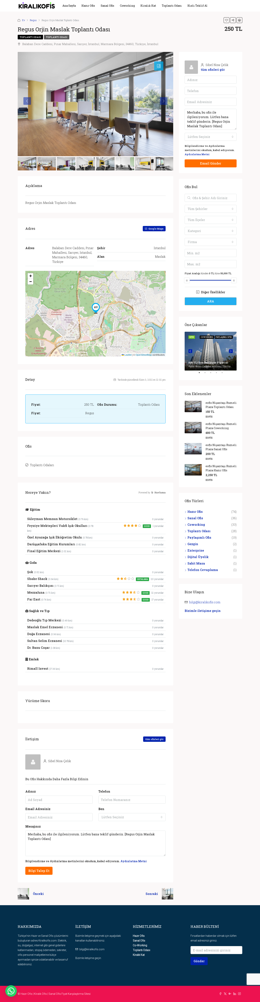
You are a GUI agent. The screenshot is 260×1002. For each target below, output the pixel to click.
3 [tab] (213, 374)
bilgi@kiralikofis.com (204, 602)
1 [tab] (201, 374)
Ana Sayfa (69, 5)
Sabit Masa (196, 563)
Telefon (104, 791)
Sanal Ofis (107, 5)
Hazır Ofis (88, 5)
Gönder (199, 961)
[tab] (158, 66)
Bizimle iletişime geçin (203, 611)
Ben (101, 809)
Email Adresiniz (37, 809)
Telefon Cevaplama (202, 570)
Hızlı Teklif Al (197, 5)
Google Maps (155, 228)
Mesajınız (33, 826)
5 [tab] (224, 374)
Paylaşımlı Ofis (199, 537)
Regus (33, 20)
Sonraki (152, 894)
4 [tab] (218, 374)
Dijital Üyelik (198, 557)
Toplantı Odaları (42, 465)
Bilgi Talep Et (38, 871)
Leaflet (128, 354)
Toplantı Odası (172, 5)
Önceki (38, 894)
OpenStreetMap (144, 354)
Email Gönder (210, 163)
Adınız (30, 791)
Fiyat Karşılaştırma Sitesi (76, 993)
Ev (23, 20)
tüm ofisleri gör (154, 739)
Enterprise (195, 550)
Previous (190, 351)
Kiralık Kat (148, 5)
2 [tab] (207, 374)
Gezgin (192, 544)
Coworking (127, 5)
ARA (210, 301)
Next (231, 351)
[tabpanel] (211, 351)
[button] (96, 308)
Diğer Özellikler (212, 292)
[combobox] (132, 817)
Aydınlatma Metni (133, 861)
